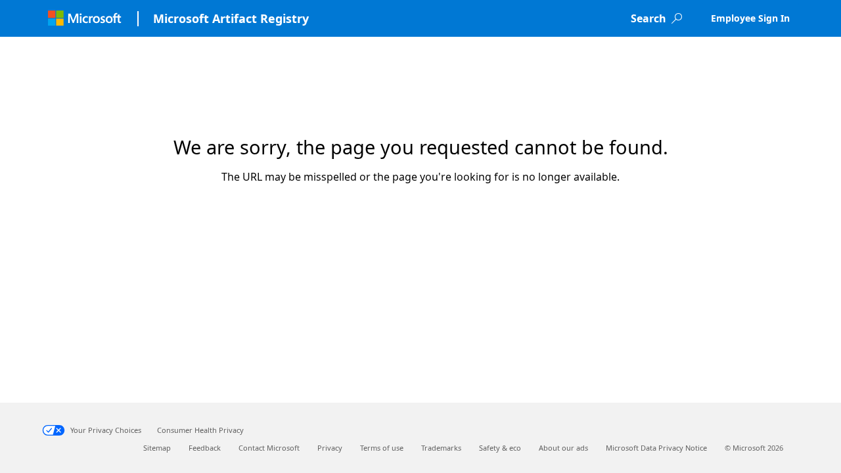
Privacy (329, 448)
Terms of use (381, 448)
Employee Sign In (750, 18)
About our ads (563, 448)
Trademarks (441, 448)
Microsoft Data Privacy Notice (656, 448)
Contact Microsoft (269, 448)
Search (648, 18)
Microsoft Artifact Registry (231, 18)
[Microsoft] (84, 18)
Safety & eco (500, 448)
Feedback (205, 448)
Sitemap (157, 448)
